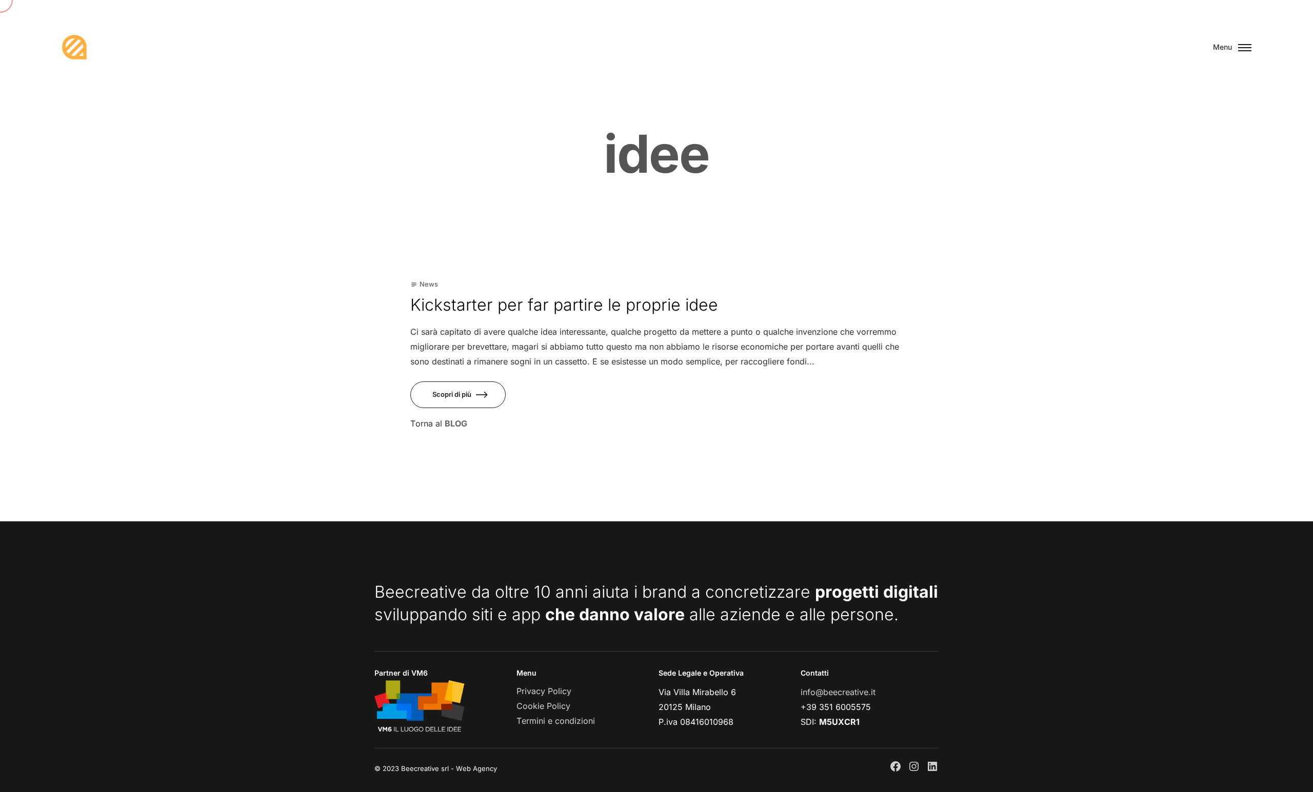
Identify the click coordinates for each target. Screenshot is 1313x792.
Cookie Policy (543, 706)
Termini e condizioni (555, 721)
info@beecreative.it (838, 692)
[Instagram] (914, 766)
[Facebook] (895, 766)
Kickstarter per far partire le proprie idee (564, 305)
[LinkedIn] (932, 766)
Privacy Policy (543, 691)
